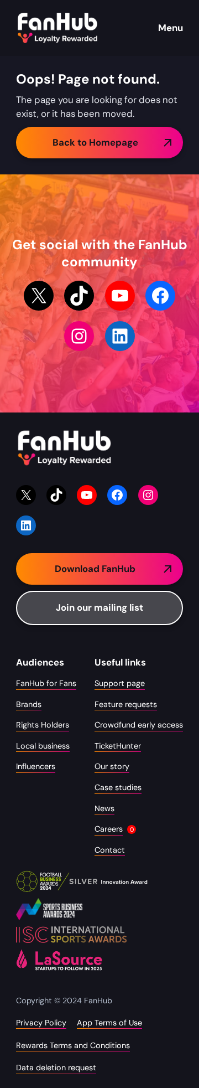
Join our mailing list (99, 607)
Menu (170, 28)
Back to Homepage (95, 142)
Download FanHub (95, 569)
